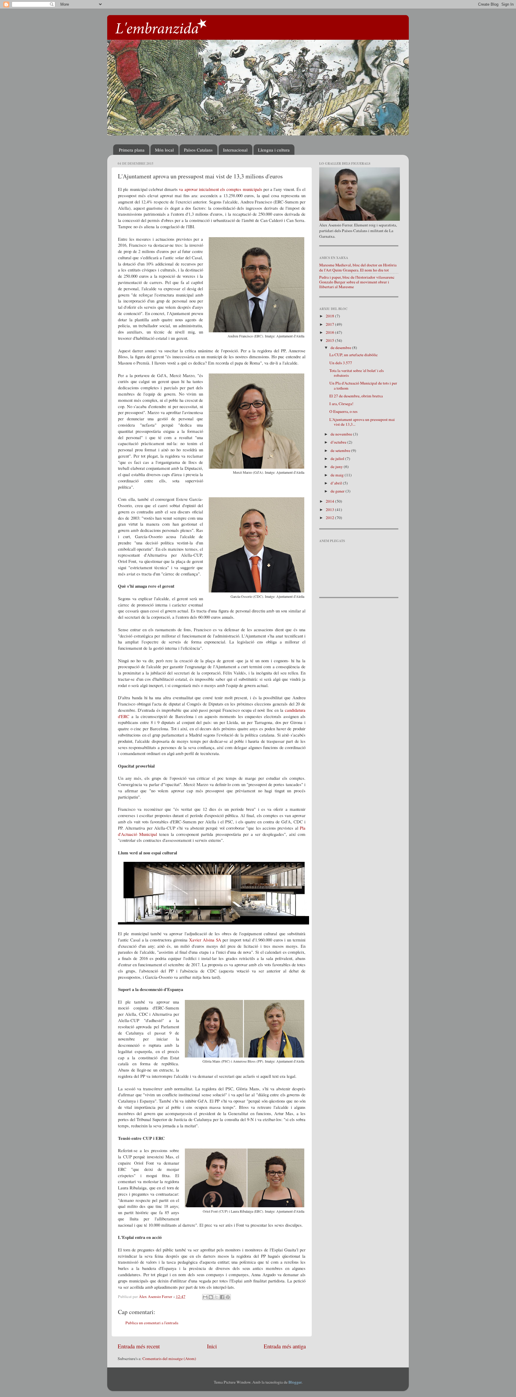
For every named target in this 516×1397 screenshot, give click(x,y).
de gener (338, 491)
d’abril (337, 483)
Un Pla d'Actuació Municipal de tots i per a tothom (363, 385)
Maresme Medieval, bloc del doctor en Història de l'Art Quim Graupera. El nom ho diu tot (358, 267)
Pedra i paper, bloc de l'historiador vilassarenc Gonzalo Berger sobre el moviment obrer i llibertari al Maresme (356, 281)
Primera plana (132, 150)
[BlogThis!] (211, 1297)
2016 (330, 332)
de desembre (341, 347)
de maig (338, 475)
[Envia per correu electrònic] (205, 1297)
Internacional (235, 150)
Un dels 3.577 (340, 362)
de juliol (338, 458)
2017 (330, 324)
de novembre (342, 434)
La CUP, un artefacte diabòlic (353, 354)
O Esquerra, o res (343, 411)
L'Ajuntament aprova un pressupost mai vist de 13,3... (362, 422)
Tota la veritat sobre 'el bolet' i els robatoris (356, 373)
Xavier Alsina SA (205, 940)
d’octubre (339, 442)
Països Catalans (198, 150)
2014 (330, 501)
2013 (330, 509)
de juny (337, 466)
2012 (330, 517)
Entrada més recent (139, 1346)
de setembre (341, 450)
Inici (212, 1346)
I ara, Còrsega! (341, 403)
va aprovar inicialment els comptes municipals (220, 189)
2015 (330, 340)
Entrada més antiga (285, 1346)
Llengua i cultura (274, 150)
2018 (330, 316)
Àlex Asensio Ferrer (156, 1296)
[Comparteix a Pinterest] (228, 1297)
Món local (164, 150)
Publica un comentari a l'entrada (151, 1322)
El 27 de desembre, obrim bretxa (356, 396)
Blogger (295, 1382)
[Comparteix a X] (216, 1297)
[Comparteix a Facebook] (222, 1297)
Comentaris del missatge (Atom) (169, 1358)
